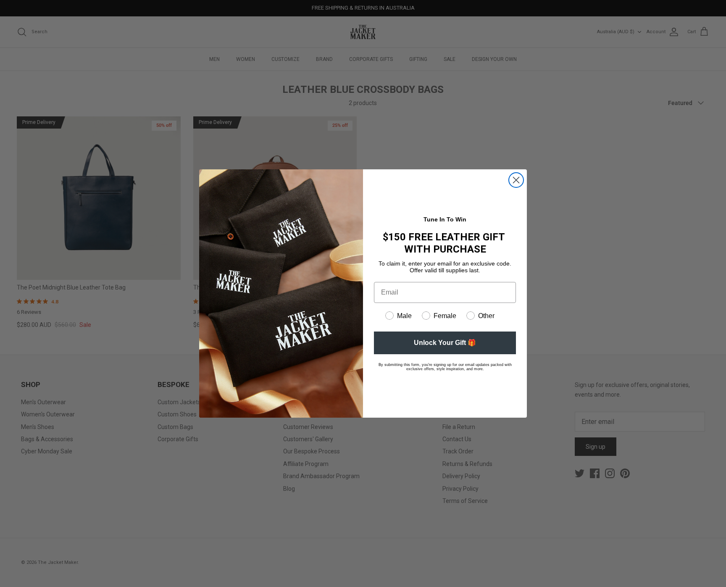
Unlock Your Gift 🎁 (445, 342)
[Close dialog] (516, 180)
